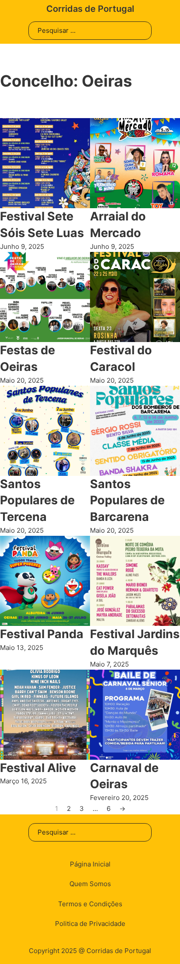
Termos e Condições (90, 904)
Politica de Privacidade (90, 923)
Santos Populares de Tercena (37, 500)
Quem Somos (90, 884)
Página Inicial (90, 864)
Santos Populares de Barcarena (127, 500)
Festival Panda (41, 634)
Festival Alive (38, 768)
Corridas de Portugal (90, 8)
